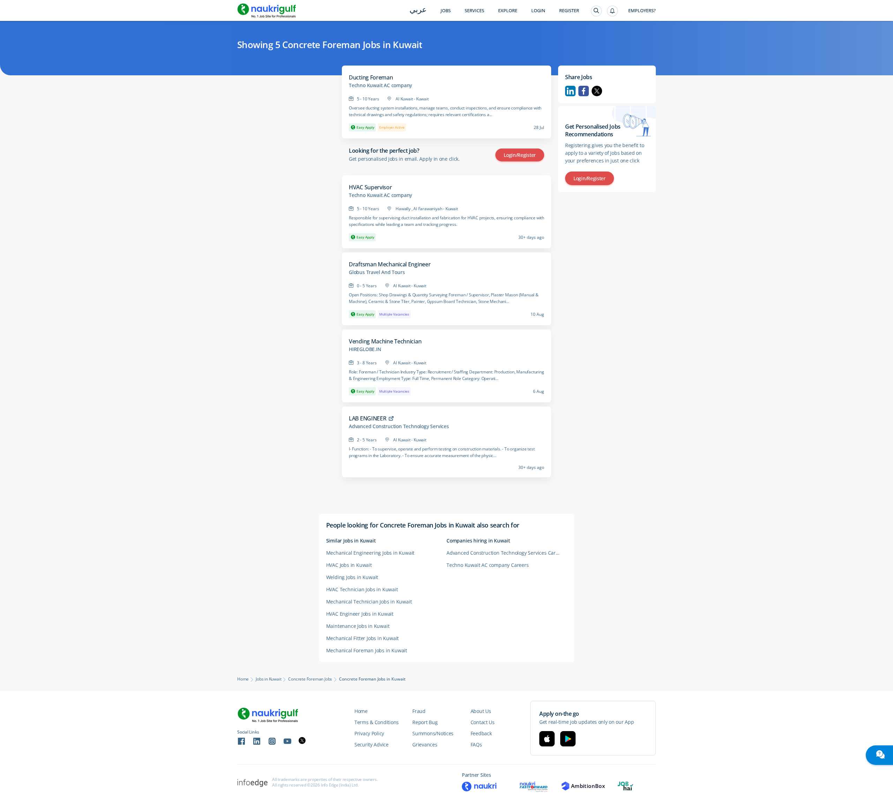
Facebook (583, 91)
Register (569, 11)
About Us (481, 711)
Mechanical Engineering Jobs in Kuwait (370, 552)
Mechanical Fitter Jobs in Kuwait (362, 638)
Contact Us (483, 722)
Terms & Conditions (376, 722)
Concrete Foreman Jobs (310, 679)
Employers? (642, 11)
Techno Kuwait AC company (380, 85)
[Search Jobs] (596, 11)
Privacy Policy (369, 733)
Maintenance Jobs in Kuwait (358, 626)
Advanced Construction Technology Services (399, 426)
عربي (418, 10)
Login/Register (520, 155)
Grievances (424, 744)
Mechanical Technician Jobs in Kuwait (369, 601)
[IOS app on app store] (547, 738)
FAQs (476, 744)
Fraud (419, 711)
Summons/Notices (432, 733)
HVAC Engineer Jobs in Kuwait (359, 613)
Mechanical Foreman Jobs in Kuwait (366, 650)
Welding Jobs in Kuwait (352, 577)
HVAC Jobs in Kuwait (349, 565)
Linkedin (570, 91)
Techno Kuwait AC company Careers (487, 565)
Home (243, 679)
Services (474, 11)
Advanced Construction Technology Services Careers (505, 552)
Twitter (597, 91)
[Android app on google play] (568, 738)
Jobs (446, 11)
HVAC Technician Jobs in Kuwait (362, 589)
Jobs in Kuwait (268, 679)
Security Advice (371, 744)
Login (538, 11)
